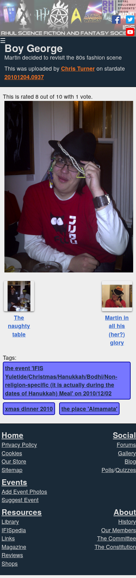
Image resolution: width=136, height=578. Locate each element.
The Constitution (115, 547)
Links (8, 538)
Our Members (118, 530)
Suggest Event (20, 500)
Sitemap (12, 470)
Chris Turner (78, 68)
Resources (22, 511)
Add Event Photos (24, 491)
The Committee (116, 538)
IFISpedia (14, 530)
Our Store (14, 461)
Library (10, 521)
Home (12, 434)
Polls (108, 470)
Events (14, 481)
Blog (130, 461)
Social (124, 434)
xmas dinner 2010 (29, 408)
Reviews (12, 555)
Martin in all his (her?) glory (117, 329)
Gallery (127, 453)
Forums (126, 444)
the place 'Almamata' (89, 408)
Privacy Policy (19, 444)
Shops (10, 563)
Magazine (14, 547)
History (127, 521)
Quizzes (125, 470)
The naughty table (19, 325)
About (125, 511)
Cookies (12, 453)
